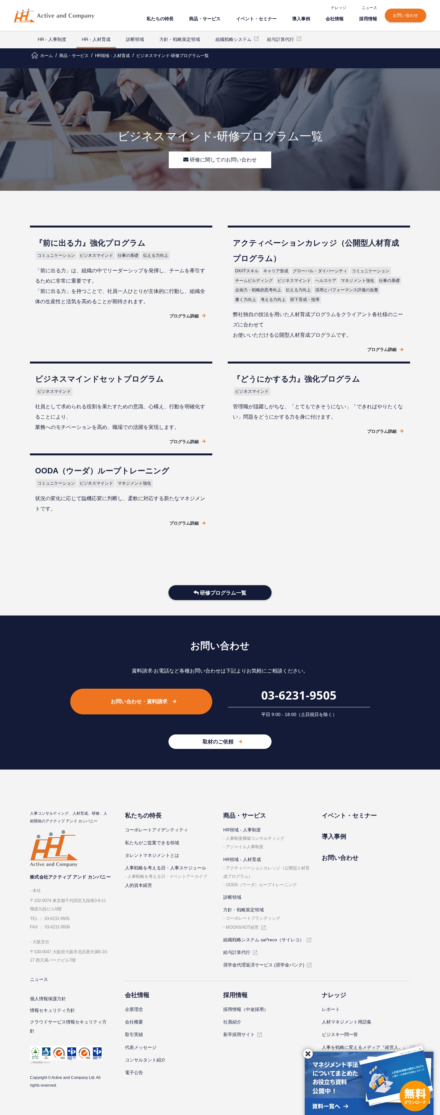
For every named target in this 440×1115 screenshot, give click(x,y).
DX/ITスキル (247, 270)
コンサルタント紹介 (145, 1059)
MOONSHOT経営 (242, 927)
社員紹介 (232, 1021)
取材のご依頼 (218, 741)
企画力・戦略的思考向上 (258, 289)
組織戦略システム (233, 39)
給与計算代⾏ (236, 952)
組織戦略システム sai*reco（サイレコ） (263, 939)
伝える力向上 (155, 255)
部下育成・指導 (305, 299)
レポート (331, 1009)
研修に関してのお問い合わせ (222, 159)
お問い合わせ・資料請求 (139, 701)
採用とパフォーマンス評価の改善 (346, 289)
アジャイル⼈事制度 (244, 846)
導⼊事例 (301, 18)
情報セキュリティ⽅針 (52, 1010)
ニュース (369, 7)
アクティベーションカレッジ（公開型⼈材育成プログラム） (266, 872)
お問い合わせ (405, 15)
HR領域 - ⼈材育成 (242, 859)
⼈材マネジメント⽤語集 (346, 1021)
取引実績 (134, 1034)
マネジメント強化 (357, 280)
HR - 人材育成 (96, 39)
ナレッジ (338, 7)
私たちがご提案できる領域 (152, 842)
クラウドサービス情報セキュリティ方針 (68, 1026)
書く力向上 (245, 299)
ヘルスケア (325, 280)
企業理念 (134, 1009)
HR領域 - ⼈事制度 (242, 829)
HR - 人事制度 (52, 39)
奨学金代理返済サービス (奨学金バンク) (263, 964)
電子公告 (134, 1072)
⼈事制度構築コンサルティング (255, 838)
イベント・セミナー (256, 18)
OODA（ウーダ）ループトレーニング (261, 884)
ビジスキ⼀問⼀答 (340, 1034)
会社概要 (134, 1021)
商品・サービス (205, 18)
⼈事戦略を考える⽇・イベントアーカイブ (167, 876)
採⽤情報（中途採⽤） (245, 1009)
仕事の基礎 (128, 255)
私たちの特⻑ (160, 18)
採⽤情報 (368, 18)
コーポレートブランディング (253, 918)
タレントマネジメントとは (152, 855)
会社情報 (335, 18)
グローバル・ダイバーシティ (320, 270)
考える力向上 (273, 299)
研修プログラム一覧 (222, 593)
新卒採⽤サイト (239, 1034)
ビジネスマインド (96, 255)
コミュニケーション (56, 255)
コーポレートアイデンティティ (156, 829)
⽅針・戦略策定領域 (179, 39)
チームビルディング (254, 280)
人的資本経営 (138, 885)
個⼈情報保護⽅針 (48, 998)
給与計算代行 (280, 39)
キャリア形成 (275, 270)
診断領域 (135, 39)
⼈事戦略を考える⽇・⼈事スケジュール (165, 867)
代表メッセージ (141, 1047)
